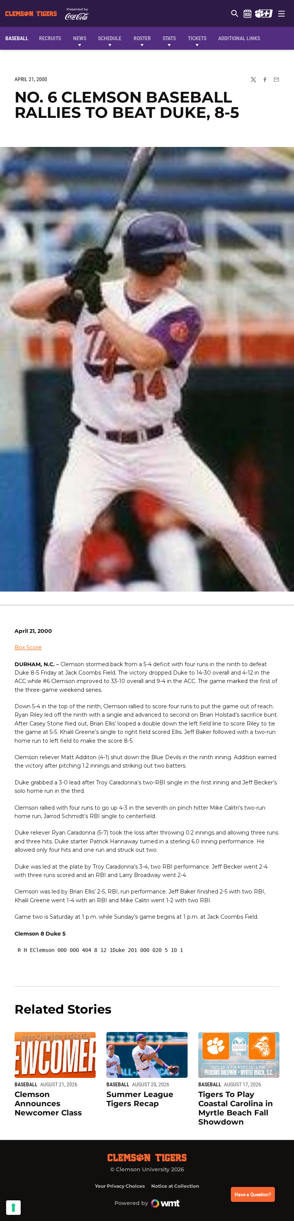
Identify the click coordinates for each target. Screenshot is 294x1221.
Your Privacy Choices (120, 1186)
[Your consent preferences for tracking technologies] (13, 1207)
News (79, 38)
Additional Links (239, 38)
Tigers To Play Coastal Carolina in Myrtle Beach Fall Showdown (235, 1108)
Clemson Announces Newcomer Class (48, 1103)
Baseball (26, 1084)
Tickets (197, 38)
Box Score (28, 647)
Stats (169, 38)
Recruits (52, 38)
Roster (142, 38)
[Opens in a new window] (263, 13)
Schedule (247, 13)
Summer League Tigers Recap (139, 1099)
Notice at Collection (175, 1186)
